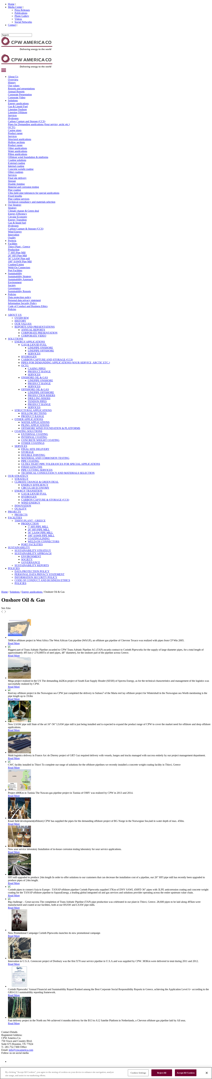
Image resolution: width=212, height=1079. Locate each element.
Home (11, 4)
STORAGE (27, 452)
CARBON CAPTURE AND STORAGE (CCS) (47, 359)
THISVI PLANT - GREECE (30, 520)
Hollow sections (16, 142)
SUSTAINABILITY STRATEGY (33, 550)
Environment (15, 282)
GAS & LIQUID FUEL (34, 344)
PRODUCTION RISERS (41, 395)
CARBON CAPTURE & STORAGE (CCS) (45, 499)
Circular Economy (17, 216)
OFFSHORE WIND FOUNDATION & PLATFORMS (50, 428)
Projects (12, 240)
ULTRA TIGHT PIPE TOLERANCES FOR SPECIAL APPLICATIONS (60, 464)
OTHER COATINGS (32, 443)
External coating (16, 163)
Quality (12, 237)
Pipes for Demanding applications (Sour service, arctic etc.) (39, 124)
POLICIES (14, 568)
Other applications (17, 148)
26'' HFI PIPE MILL (39, 529)
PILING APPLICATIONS (35, 425)
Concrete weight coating (20, 169)
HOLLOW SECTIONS (34, 413)
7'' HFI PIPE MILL (38, 526)
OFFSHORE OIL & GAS (35, 389)
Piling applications (17, 154)
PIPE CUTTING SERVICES (37, 470)
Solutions (13, 100)
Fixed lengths (15, 195)
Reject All (161, 1073)
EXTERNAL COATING (34, 434)
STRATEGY (21, 478)
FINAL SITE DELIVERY (35, 449)
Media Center (15, 7)
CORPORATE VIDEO (33, 335)
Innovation (13, 234)
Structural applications (19, 139)
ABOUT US (15, 314)
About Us (13, 76)
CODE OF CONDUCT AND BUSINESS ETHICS (42, 580)
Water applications (17, 151)
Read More (14, 643)
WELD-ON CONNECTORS (43, 541)
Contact (12, 25)
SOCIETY (27, 559)
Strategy (12, 207)
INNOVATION (23, 505)
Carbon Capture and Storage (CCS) (26, 121)
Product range (15, 133)
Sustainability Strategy (19, 276)
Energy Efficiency (17, 213)
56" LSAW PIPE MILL (40, 532)
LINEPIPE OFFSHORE (41, 350)
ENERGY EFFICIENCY (34, 484)
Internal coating (16, 166)
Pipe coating (14, 190)
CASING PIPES (37, 368)
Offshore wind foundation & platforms (28, 157)
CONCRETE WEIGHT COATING (40, 440)
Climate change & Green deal (23, 210)
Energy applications (18, 103)
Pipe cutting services (18, 198)
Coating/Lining (16, 264)
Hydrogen (13, 118)
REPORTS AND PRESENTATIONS (35, 326)
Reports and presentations (21, 88)
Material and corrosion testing (23, 187)
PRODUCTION (30, 523)
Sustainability (15, 273)
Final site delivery (17, 178)
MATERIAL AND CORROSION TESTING (45, 458)
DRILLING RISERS (39, 398)
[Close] (206, 1073)
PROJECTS (14, 511)
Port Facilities (15, 270)
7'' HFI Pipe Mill (17, 252)
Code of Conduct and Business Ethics (28, 306)
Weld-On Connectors (19, 267)
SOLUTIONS (15, 338)
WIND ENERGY (30, 502)
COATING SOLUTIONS (28, 431)
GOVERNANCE (30, 562)
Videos (18, 19)
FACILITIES (15, 517)
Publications (21, 13)
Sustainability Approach (20, 279)
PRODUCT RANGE (39, 371)
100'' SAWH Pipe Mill (20, 261)
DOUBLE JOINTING (33, 455)
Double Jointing (16, 184)
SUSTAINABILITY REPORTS (32, 565)
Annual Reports (16, 91)
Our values (13, 85)
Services (12, 115)
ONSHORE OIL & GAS (34, 377)
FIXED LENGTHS (31, 467)
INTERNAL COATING (34, 437)
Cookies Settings (138, 1073)
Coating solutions (17, 160)
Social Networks (23, 22)
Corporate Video (16, 97)
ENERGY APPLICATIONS (30, 341)
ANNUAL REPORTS (33, 329)
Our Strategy (14, 204)
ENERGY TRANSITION (28, 490)
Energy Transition (17, 219)
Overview (13, 79)
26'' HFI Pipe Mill (17, 255)
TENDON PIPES (37, 401)
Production (13, 249)
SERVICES (34, 353)
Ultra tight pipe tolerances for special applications (33, 193)
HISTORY (20, 320)
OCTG (11, 127)
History (12, 82)
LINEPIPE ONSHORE (40, 347)
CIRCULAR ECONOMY (35, 487)
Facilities (12, 243)
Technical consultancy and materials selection (31, 201)
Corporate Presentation (20, 94)
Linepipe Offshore (17, 112)
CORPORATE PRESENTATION (39, 332)
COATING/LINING (39, 538)
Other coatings (15, 172)
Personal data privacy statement (24, 300)
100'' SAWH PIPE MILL (41, 535)
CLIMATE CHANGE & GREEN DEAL (37, 481)
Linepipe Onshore (17, 109)
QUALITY (21, 508)
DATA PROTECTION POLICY (32, 571)
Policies (12, 294)
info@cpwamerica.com (21, 1050)
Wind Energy (15, 231)
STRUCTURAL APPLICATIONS (33, 410)
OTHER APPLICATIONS (29, 419)
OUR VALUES (23, 323)
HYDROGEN (29, 356)
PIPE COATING (30, 461)
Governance (14, 288)
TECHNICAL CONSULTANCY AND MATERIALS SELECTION (58, 472)
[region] (106, 1073)
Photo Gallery (22, 16)
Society (12, 285)
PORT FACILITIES (32, 544)
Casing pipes (14, 130)
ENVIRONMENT (31, 556)
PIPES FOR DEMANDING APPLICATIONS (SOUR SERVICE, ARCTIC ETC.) (65, 362)
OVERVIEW (22, 317)
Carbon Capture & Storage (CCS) (25, 228)
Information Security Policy (22, 303)
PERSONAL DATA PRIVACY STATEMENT (39, 574)
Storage (12, 181)
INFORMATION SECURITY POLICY (36, 577)
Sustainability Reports (19, 291)
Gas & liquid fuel (17, 222)
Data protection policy (19, 297)
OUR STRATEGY (18, 475)
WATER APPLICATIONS (35, 422)
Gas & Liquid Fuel (18, 106)
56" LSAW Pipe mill (19, 258)
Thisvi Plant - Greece (19, 246)
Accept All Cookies (185, 1073)
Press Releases (22, 10)
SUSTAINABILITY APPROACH (33, 553)
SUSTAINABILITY (19, 547)
